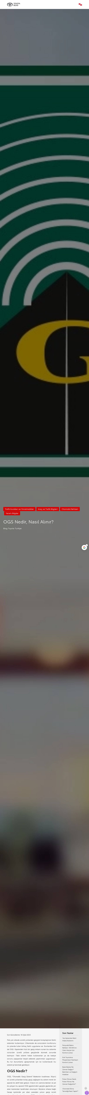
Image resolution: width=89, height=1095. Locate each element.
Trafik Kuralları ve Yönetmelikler (19, 509)
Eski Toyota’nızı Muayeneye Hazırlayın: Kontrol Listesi (70, 1059)
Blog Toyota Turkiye (12, 528)
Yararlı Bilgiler (12, 513)
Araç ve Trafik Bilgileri (48, 509)
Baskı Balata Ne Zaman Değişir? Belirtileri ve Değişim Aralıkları (69, 1070)
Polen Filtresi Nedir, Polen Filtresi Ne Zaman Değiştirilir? (69, 1081)
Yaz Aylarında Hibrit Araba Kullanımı (69, 1039)
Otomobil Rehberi (70, 509)
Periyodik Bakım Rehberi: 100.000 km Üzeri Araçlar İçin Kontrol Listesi (69, 1049)
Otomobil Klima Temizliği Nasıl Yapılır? (70, 1090)
